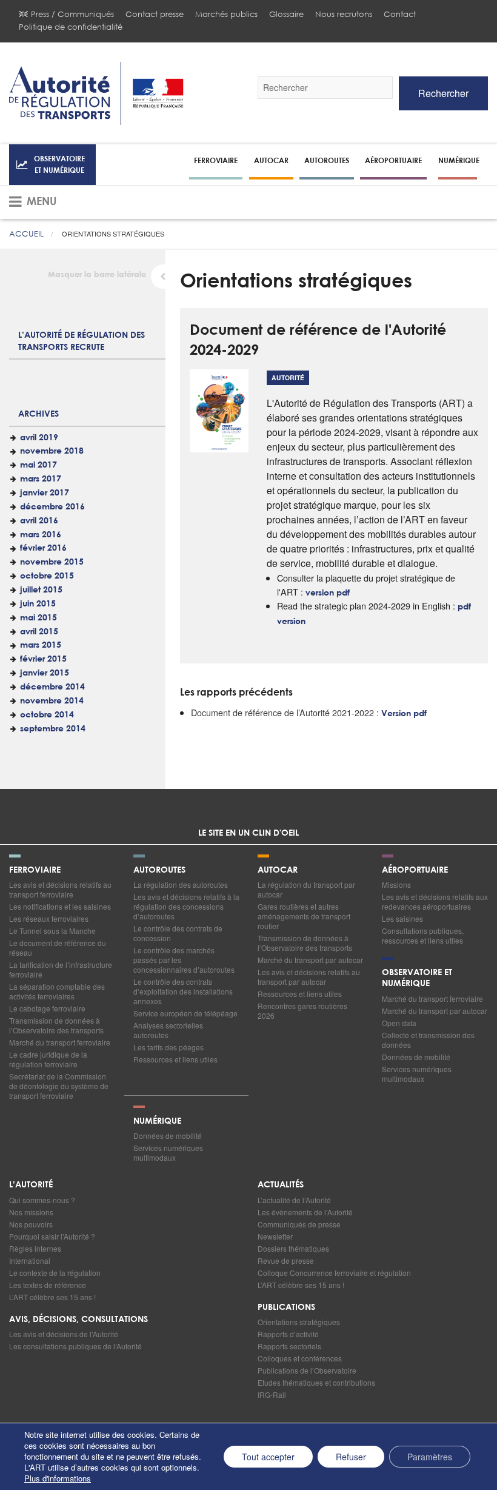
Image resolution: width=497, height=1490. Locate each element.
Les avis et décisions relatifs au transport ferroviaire (60, 889)
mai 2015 (38, 618)
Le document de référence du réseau (57, 948)
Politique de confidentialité (70, 27)
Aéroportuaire (393, 160)
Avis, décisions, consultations (78, 1319)
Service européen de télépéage (185, 1013)
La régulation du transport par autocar (306, 889)
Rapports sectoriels (289, 1346)
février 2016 (43, 548)
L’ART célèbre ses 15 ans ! (52, 1297)
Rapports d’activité (288, 1334)
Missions (396, 884)
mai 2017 (38, 465)
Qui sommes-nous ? (42, 1200)
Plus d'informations (57, 1478)
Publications (286, 1307)
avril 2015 (39, 632)
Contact (400, 14)
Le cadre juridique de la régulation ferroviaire (48, 1059)
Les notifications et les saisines (60, 906)
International (29, 1260)
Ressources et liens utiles (175, 1059)
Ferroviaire (216, 160)
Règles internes (35, 1248)
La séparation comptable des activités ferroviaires (57, 991)
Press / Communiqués (72, 14)
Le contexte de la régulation (55, 1272)
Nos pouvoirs (31, 1224)
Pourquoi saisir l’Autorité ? (52, 1236)
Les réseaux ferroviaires (48, 918)
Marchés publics (226, 14)
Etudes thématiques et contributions (316, 1382)
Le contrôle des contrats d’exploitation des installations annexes (183, 991)
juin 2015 (38, 604)
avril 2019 (39, 438)
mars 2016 (40, 535)
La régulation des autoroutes (180, 884)
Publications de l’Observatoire (307, 1370)
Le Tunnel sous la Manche (52, 930)
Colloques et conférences (300, 1358)
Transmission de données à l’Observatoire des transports (56, 1025)
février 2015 (43, 659)
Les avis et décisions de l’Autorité (63, 1334)
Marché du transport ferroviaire (59, 1042)
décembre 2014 (52, 687)
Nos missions (31, 1212)
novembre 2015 (52, 562)
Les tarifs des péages (168, 1047)
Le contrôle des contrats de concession (177, 933)
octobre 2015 (47, 576)
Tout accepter (268, 1457)
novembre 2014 (52, 701)
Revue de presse (286, 1260)
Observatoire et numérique (59, 164)
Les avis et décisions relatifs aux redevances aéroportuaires (435, 901)
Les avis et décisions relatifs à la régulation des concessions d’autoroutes (186, 906)
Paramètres (429, 1457)
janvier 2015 (44, 673)
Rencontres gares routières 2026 (302, 1011)
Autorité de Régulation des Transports (96, 93)
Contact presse (154, 14)
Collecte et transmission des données (428, 1040)
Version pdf (404, 714)
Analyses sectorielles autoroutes (168, 1030)
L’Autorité (31, 1185)
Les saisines (402, 918)
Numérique (458, 160)
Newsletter (275, 1236)
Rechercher (443, 93)
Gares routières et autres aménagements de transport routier (304, 916)
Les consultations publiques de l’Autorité (75, 1346)
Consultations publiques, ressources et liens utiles (423, 935)
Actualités (281, 1185)
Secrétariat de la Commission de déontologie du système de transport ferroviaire (58, 1086)
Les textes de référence (47, 1285)
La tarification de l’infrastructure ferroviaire (60, 969)
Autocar (271, 160)
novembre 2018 (52, 451)
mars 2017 (40, 479)
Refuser (351, 1457)
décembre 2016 (52, 507)
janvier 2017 (44, 493)
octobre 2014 (47, 715)
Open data (399, 1023)
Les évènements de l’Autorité (305, 1212)
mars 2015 (40, 645)
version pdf (327, 593)
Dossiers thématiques (293, 1248)
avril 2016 (39, 521)
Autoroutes (326, 160)
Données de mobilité (416, 1057)
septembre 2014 (52, 729)
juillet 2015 (41, 590)
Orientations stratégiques (299, 1322)
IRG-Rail (272, 1394)
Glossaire (286, 14)
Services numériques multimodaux (417, 1074)
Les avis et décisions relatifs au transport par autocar (309, 977)
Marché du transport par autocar (310, 960)
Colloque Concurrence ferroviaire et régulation (334, 1272)
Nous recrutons (343, 14)
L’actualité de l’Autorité (294, 1200)
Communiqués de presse (299, 1224)
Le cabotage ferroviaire (47, 1008)
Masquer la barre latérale (97, 275)
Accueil (26, 234)
